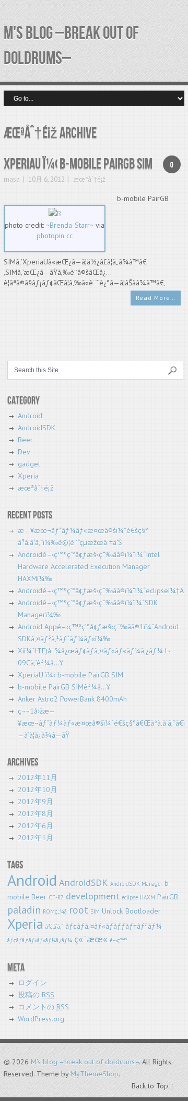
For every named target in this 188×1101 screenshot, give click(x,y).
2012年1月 (35, 837)
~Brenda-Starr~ (69, 225)
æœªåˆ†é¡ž (89, 179)
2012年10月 (37, 789)
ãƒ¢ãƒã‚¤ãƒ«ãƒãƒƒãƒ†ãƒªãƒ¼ (113, 926)
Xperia (28, 476)
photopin (50, 235)
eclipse (130, 897)
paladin (24, 909)
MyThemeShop (94, 1073)
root (78, 909)
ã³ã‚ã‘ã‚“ (54, 926)
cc (69, 235)
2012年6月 (35, 825)
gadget (29, 464)
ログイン (32, 982)
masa (12, 179)
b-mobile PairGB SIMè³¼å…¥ (64, 687)
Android (30, 415)
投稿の (36, 994)
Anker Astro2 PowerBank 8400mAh (72, 699)
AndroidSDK (36, 427)
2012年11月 (37, 777)
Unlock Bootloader (131, 911)
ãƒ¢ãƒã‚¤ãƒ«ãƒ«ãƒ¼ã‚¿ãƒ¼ (39, 940)
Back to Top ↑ (153, 1086)
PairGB (167, 897)
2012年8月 (35, 813)
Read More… (155, 298)
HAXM (147, 897)
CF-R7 (56, 897)
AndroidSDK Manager (136, 883)
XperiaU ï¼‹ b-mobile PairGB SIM (78, 164)
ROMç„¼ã (55, 911)
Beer (25, 439)
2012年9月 (35, 801)
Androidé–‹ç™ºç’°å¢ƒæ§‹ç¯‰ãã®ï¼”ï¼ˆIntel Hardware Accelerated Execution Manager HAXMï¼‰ (89, 566)
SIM (95, 911)
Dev (24, 452)
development (93, 896)
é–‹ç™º (118, 940)
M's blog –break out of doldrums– (85, 1061)
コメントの (43, 1006)
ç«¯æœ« (91, 939)
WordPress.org (41, 1019)
